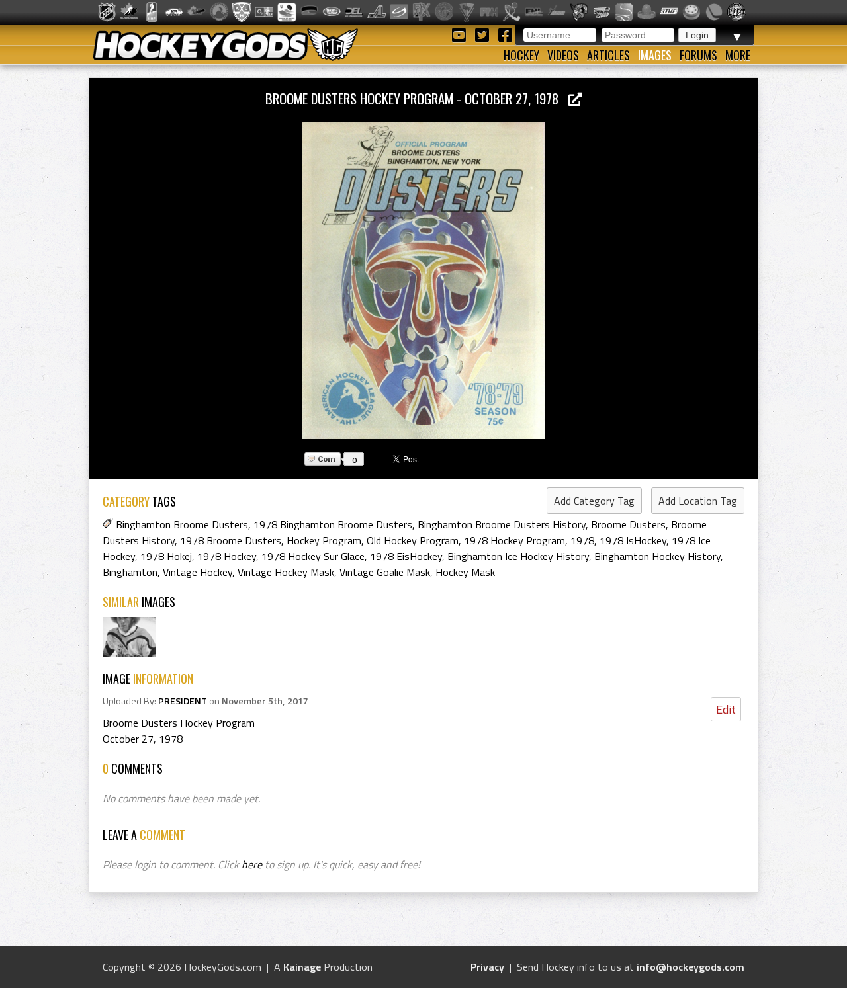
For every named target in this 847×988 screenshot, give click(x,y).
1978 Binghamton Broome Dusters (332, 524)
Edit (726, 709)
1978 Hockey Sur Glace (313, 556)
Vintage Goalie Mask (384, 572)
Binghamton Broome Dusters (182, 524)
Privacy (487, 967)
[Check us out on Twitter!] (484, 34)
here (252, 864)
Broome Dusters (628, 524)
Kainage (302, 967)
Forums (698, 54)
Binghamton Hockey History (657, 556)
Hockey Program (324, 540)
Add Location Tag (697, 501)
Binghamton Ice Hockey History (518, 556)
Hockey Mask (465, 572)
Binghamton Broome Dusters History (502, 524)
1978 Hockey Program (514, 540)
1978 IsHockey (633, 540)
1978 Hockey (226, 556)
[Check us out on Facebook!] (505, 34)
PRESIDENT (182, 701)
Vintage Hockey (197, 572)
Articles (608, 54)
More (737, 54)
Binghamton (130, 572)
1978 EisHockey (406, 556)
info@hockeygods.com (690, 967)
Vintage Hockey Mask (286, 572)
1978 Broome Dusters (230, 540)
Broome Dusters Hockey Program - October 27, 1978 (416, 98)
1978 (582, 540)
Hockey (521, 54)
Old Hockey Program (413, 540)
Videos (563, 54)
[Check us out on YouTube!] (460, 34)
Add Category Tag (594, 501)
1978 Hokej (166, 556)
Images (655, 54)
